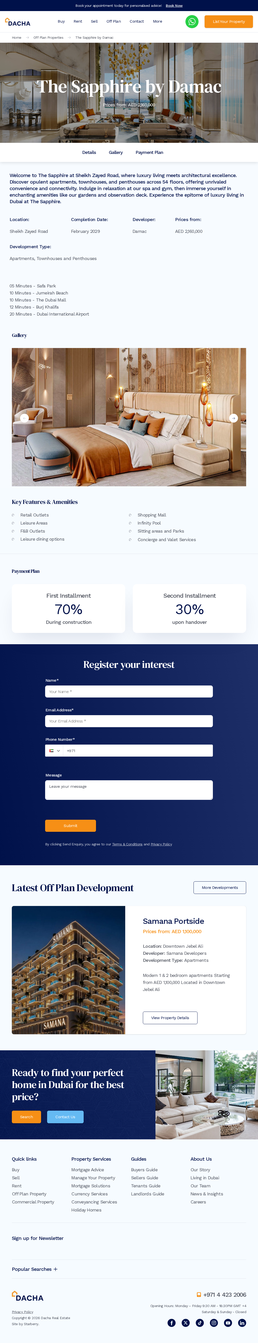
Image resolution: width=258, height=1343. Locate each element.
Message (53, 775)
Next (233, 418)
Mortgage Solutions (90, 1185)
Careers (198, 1201)
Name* (52, 680)
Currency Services (89, 1193)
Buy (61, 21)
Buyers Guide (144, 1169)
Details (89, 152)
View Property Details (170, 1017)
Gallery (116, 152)
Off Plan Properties (48, 37)
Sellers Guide (144, 1177)
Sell (94, 21)
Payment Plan (149, 152)
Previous (24, 418)
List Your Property (229, 21)
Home (16, 37)
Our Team (200, 1185)
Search (26, 1116)
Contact (137, 21)
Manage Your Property (93, 1177)
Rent (78, 21)
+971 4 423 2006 (224, 1294)
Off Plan (114, 21)
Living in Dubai (204, 1177)
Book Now (174, 6)
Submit (70, 825)
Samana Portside (173, 921)
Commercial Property (33, 1201)
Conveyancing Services (94, 1201)
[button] (54, 751)
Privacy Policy (161, 844)
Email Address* (59, 710)
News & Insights (206, 1193)
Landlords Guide (147, 1193)
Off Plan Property (29, 1193)
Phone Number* (60, 739)
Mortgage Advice (87, 1169)
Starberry (31, 1324)
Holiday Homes (86, 1209)
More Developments (220, 887)
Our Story (200, 1169)
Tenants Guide (145, 1185)
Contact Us (65, 1116)
